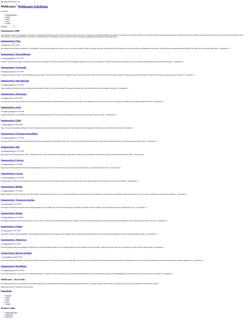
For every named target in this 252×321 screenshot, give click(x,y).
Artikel (8, 17)
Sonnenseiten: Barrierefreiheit (16, 253)
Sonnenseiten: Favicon (12, 160)
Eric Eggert (7, 230)
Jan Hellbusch (8, 257)
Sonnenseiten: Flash (11, 120)
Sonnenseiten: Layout (12, 173)
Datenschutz (9, 314)
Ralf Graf (6, 45)
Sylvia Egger (8, 204)
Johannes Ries (8, 164)
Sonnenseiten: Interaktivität (15, 80)
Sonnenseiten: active (11, 107)
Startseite (8, 295)
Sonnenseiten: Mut (10, 147)
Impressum (9, 317)
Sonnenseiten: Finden (11, 226)
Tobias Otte (7, 244)
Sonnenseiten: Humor (12, 213)
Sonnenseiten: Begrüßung (14, 266)
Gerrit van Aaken (9, 111)
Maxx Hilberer (8, 124)
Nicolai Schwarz (9, 71)
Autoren (8, 23)
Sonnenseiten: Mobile (12, 186)
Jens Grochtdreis (9, 177)
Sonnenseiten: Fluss (11, 41)
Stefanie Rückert (9, 85)
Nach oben (4, 1)
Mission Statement (11, 312)
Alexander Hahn (8, 58)
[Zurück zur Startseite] (32, 6)
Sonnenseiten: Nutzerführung (16, 54)
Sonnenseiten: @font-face (13, 239)
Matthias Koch (8, 98)
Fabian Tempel (8, 191)
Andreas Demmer (8, 138)
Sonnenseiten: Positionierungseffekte (19, 133)
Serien (7, 19)
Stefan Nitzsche (8, 217)
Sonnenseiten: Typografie (13, 67)
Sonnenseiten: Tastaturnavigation (18, 200)
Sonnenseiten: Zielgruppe (14, 94)
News (7, 21)
